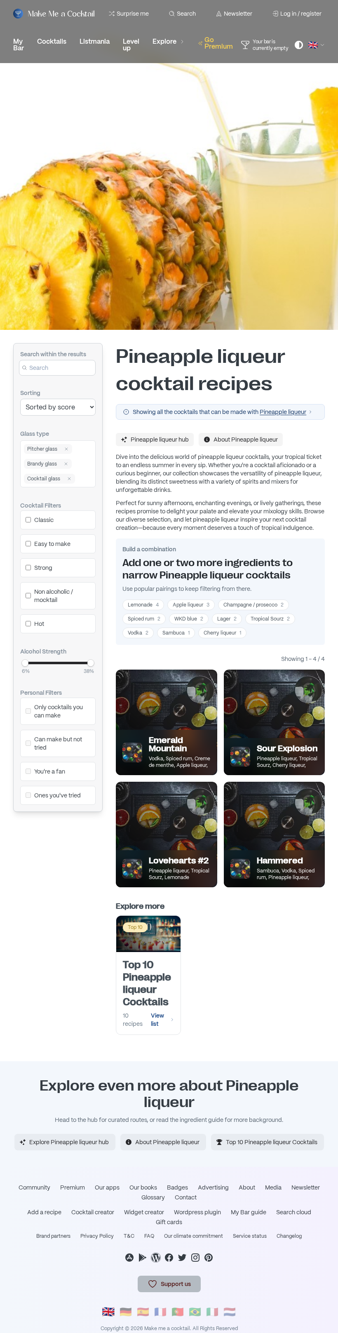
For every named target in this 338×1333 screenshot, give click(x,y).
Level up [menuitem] (131, 44)
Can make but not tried (58, 743)
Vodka (138, 633)
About (247, 1187)
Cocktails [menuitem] (51, 41)
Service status (250, 1236)
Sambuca (176, 633)
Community (34, 1187)
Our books (143, 1187)
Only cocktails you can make (58, 711)
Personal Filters (41, 692)
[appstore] (129, 1257)
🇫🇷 (160, 1311)
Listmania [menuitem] (95, 41)
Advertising (213, 1187)
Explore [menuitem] (164, 41)
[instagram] (195, 1257)
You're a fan (49, 771)
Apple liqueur (191, 605)
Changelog (289, 1236)
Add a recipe (44, 1212)
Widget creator (144, 1212)
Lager (227, 619)
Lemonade (143, 605)
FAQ (149, 1236)
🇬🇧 (108, 1312)
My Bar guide (248, 1212)
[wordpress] (156, 1257)
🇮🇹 (212, 1311)
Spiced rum (144, 619)
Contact (186, 1197)
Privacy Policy (97, 1236)
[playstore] (143, 1257)
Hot (39, 624)
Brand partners (53, 1236)
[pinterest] (209, 1257)
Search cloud (293, 1212)
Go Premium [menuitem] (218, 43)
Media (273, 1187)
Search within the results (53, 354)
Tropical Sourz (270, 619)
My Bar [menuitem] (18, 44)
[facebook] (169, 1257)
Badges (177, 1187)
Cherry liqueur (222, 633)
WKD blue (188, 619)
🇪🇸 (143, 1311)
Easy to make (52, 544)
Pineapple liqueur (283, 412)
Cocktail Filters (40, 505)
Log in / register (301, 13)
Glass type (34, 433)
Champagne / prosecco (253, 605)
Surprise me (133, 13)
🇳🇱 (229, 1311)
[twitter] (182, 1257)
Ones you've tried (57, 795)
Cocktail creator (92, 1212)
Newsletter (238, 13)
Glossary (153, 1197)
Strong (43, 567)
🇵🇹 (177, 1311)
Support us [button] (176, 1284)
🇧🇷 (195, 1311)
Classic (44, 520)
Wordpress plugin (197, 1212)
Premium (72, 1187)
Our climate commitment (193, 1236)
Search (186, 13)
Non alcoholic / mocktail (53, 596)
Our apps (107, 1187)
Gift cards (169, 1222)
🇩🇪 (126, 1311)
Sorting (30, 393)
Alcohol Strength (43, 651)
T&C (129, 1236)
